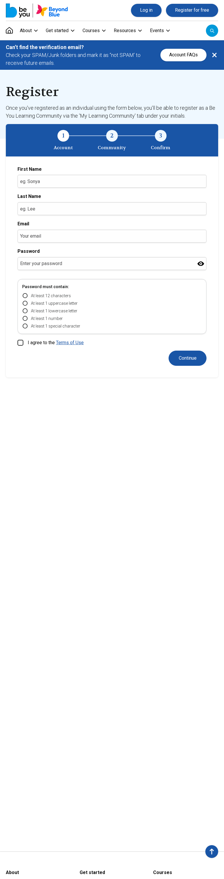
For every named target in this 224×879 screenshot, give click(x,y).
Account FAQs (183, 55)
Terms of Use (70, 342)
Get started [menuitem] (57, 30)
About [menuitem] (26, 30)
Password (29, 251)
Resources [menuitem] (125, 30)
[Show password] (200, 263)
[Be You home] (37, 11)
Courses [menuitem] (91, 30)
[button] (211, 851)
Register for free (192, 10)
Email (23, 224)
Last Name (29, 196)
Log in (146, 10)
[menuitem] (9, 30)
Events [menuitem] (157, 30)
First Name (30, 169)
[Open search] (212, 31)
